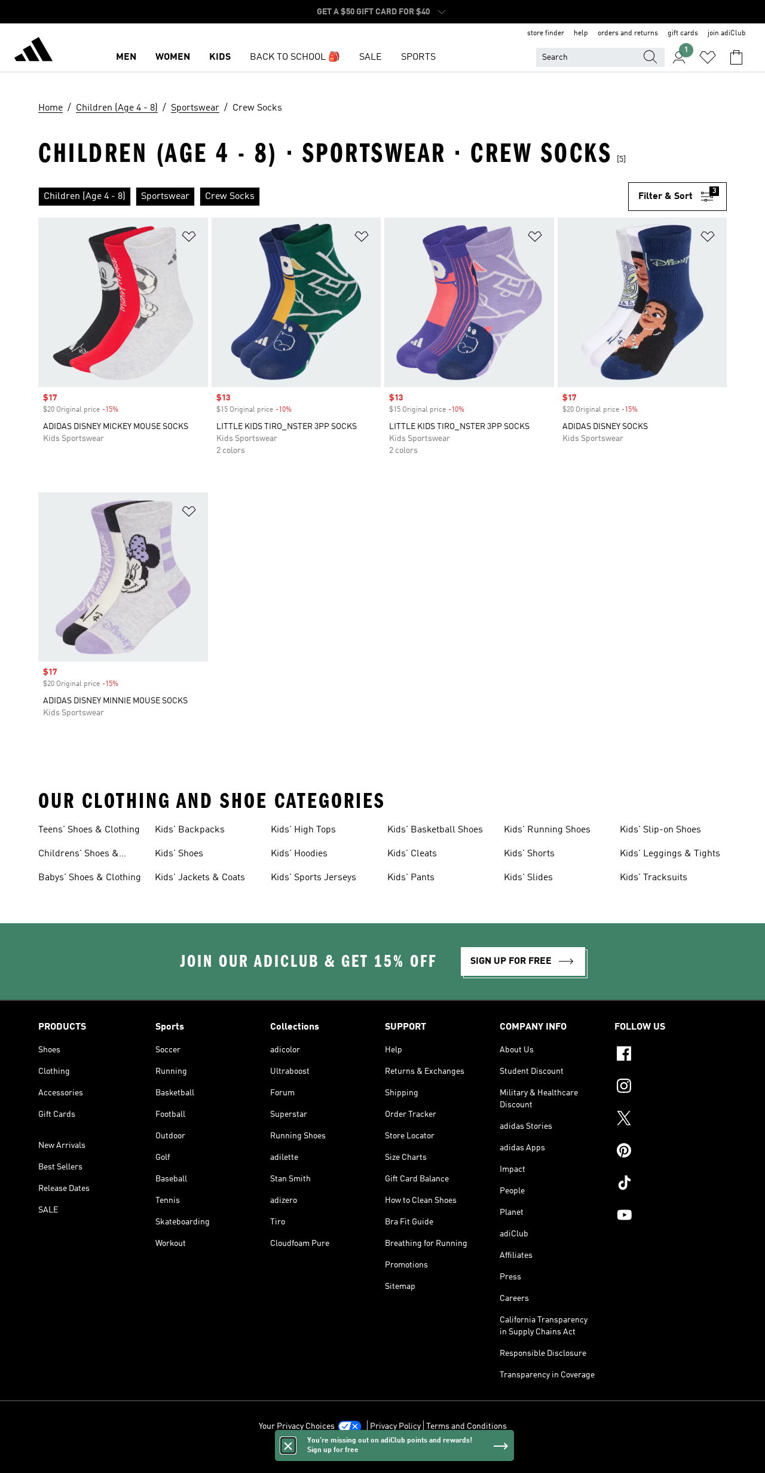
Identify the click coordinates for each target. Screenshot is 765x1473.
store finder (545, 33)
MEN (126, 57)
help (581, 33)
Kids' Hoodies (299, 854)
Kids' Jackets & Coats (200, 878)
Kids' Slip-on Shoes (660, 830)
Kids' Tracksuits (653, 878)
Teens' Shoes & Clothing (89, 830)
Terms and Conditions (466, 1426)
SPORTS (418, 57)
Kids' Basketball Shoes (435, 830)
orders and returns (628, 33)
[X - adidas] (670, 1120)
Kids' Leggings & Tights (670, 854)
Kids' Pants (410, 878)
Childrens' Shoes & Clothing (78, 855)
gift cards (683, 33)
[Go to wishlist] (707, 57)
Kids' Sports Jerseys (313, 878)
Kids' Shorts (529, 854)
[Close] (288, 1445)
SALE (370, 57)
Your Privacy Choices (297, 1426)
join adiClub (727, 33)
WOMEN (172, 57)
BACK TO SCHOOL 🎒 (295, 57)
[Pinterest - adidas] (670, 1152)
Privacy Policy (395, 1426)
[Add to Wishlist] (188, 238)
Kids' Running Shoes (547, 830)
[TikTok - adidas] (670, 1184)
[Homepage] (33, 51)
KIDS (220, 57)
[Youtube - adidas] (670, 1217)
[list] (333, 196)
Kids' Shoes (179, 854)
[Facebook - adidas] (670, 1055)
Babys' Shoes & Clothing (89, 878)
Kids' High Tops (303, 830)
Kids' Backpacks (190, 830)
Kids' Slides (528, 878)
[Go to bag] (736, 57)
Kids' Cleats (412, 854)
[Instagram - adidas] (670, 1087)
